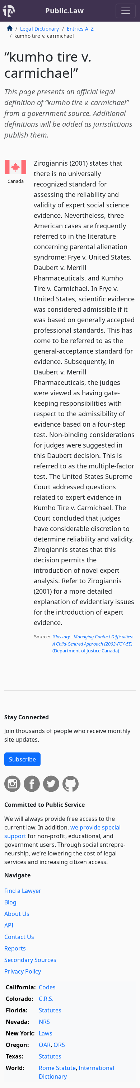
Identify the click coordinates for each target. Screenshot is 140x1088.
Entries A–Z (80, 28)
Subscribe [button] (22, 759)
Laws (45, 1033)
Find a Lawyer (22, 891)
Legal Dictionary (39, 28)
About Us (16, 914)
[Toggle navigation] (126, 11)
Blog (10, 902)
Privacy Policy (22, 971)
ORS (59, 1045)
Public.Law (64, 10)
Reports (15, 948)
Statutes (50, 1010)
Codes (47, 987)
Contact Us (19, 937)
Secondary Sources (30, 960)
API (8, 925)
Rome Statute (57, 1068)
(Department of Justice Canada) (92, 643)
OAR (45, 1045)
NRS (44, 1022)
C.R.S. (46, 999)
